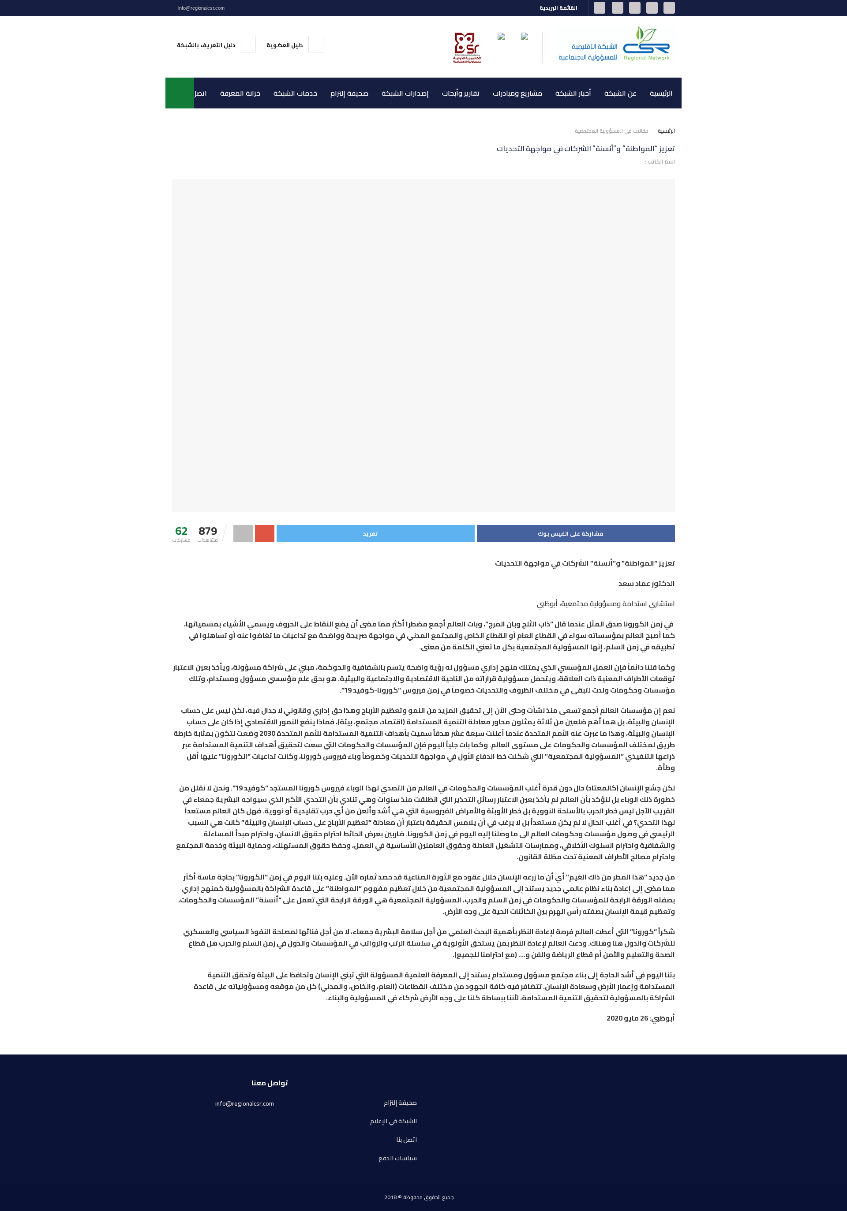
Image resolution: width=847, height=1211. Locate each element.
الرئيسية (661, 93)
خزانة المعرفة (240, 93)
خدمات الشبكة (295, 93)
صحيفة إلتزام (349, 93)
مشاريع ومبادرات (517, 93)
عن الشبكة (620, 93)
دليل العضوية (285, 45)
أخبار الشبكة (573, 93)
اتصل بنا (195, 93)
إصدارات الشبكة (405, 93)
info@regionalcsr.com (201, 8)
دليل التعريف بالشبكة (206, 45)
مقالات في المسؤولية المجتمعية (611, 131)
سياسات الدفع (398, 1158)
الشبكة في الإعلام (393, 1121)
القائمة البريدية (559, 8)
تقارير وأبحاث (461, 93)
